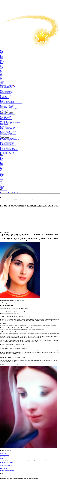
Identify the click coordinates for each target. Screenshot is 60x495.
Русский (1, 70)
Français (1, 55)
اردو (1, 79)
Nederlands (2, 61)
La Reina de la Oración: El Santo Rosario (7, 85)
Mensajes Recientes (3, 99)
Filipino (1, 54)
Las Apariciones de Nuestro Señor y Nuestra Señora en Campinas (10, 146)
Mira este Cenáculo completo (4, 455)
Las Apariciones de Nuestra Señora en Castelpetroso (8, 145)
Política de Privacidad (3, 190)
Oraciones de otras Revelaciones (5, 89)
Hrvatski (1, 56)
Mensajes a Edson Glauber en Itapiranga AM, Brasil (8, 104)
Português (1, 63)
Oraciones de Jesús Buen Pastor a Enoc (6, 87)
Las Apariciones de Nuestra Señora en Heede (7, 148)
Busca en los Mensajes (3, 136)
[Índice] (7, 224)
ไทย (1, 76)
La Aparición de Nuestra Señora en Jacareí (6, 462)
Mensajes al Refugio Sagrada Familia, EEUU (7, 105)
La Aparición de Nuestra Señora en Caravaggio (7, 138)
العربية (1, 78)
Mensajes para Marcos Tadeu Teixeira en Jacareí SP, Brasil (9, 130)
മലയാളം (1, 75)
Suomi (1, 65)
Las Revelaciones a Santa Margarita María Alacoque (8, 140)
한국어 (1, 83)
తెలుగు (1, 73)
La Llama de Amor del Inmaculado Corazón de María (8, 121)
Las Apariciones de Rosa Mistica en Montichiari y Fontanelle (9, 150)
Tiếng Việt (1, 67)
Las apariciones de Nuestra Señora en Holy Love (7, 152)
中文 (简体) (2, 81)
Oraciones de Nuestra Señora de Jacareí (6, 465)
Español (1, 158)
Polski (1, 62)
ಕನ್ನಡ (1, 74)
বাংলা (1, 71)
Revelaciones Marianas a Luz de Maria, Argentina (7, 101)
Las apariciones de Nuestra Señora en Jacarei (7, 153)
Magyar (1, 59)
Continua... (52, 199)
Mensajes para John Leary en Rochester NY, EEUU (8, 107)
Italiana (1, 58)
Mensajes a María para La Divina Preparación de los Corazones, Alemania (11, 103)
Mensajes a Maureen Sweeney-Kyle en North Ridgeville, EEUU (10, 108)
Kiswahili (1, 163)
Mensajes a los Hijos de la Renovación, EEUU (7, 106)
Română (1, 168)
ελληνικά (1, 173)
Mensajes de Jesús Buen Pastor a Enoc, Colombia (7, 100)
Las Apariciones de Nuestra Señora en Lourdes (7, 141)
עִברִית (1, 185)
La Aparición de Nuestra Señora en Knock (6, 144)
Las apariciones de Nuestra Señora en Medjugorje (7, 151)
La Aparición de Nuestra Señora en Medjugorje (7, 471)
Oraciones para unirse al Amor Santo (5, 93)
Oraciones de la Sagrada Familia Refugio (6, 116)
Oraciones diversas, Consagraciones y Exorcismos (7, 86)
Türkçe (1, 68)
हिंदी (1, 77)
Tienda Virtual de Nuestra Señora (5, 456)
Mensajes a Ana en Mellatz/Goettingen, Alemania (7, 102)
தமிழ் (1, 176)
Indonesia (1, 57)
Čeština (1, 51)
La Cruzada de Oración (4, 90)
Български (2, 69)
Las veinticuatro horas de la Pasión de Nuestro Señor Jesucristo (10, 94)
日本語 (1, 82)
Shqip (1, 64)
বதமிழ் (1, 72)
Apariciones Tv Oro (3, 458)
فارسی (1, 80)
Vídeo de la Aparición (3, 453)
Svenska (1, 66)
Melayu (1, 60)
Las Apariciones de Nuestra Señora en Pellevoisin (7, 143)
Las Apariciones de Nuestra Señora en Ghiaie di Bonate (8, 149)
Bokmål (1, 50)
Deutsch (1, 52)
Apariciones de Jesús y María (4, 98)
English (1, 53)
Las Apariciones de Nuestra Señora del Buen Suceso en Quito (9, 139)
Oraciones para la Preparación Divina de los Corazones (8, 88)
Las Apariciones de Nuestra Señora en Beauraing (7, 147)
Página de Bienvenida (3, 111)
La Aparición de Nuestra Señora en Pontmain (7, 142)
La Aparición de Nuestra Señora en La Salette (7, 470)
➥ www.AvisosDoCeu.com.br (4, 476)
